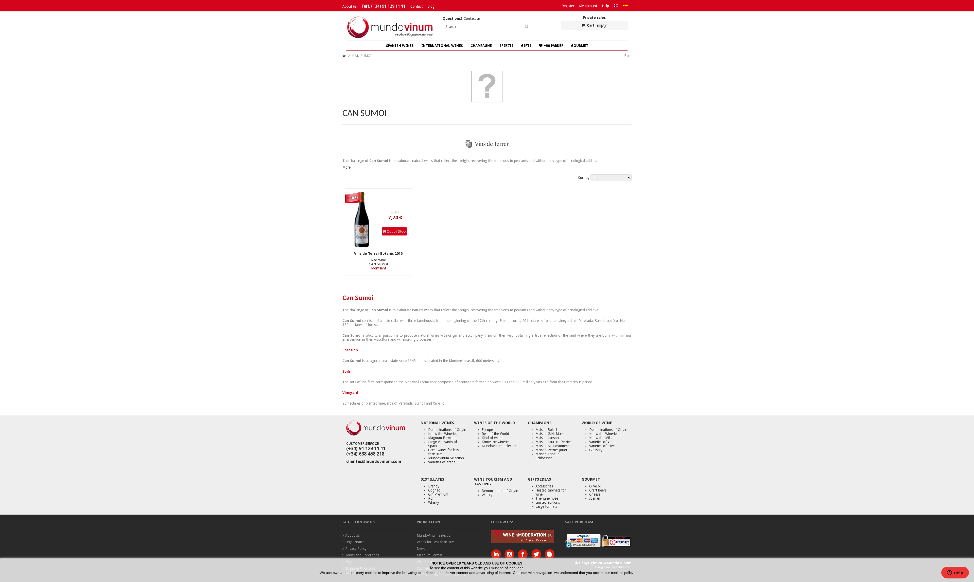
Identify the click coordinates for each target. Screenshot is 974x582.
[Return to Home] (344, 56)
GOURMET (579, 46)
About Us (352, 535)
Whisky (433, 502)
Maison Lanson (547, 438)
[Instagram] (510, 558)
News (421, 549)
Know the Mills (600, 438)
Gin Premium (438, 494)
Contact (416, 6)
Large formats (546, 506)
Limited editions (547, 502)
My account (588, 6)
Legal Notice (354, 542)
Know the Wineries (442, 434)
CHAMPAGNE (481, 46)
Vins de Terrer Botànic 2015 (378, 253)
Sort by (583, 178)
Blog (430, 6)
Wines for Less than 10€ (435, 542)
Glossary (595, 450)
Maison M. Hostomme (552, 446)
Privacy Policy (356, 549)
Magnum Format (429, 555)
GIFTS (526, 46)
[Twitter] (537, 558)
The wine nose (546, 498)
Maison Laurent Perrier (553, 442)
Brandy (433, 486)
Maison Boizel (546, 430)
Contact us (461, 18)
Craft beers (597, 490)
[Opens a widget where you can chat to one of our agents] (955, 573)
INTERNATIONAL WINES (442, 46)
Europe (487, 430)
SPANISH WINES (400, 46)
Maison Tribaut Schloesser (547, 456)
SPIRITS (506, 46)
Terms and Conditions (362, 555)
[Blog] (549, 558)
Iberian (594, 498)
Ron (431, 498)
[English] (616, 6)
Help (605, 6)
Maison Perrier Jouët (551, 450)
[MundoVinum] (390, 39)
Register (568, 6)
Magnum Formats (441, 438)
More (346, 167)
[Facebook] (524, 558)
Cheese (594, 494)
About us (349, 6)
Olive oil (595, 486)
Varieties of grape (441, 462)
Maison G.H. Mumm (550, 434)
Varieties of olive (602, 446)
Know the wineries (496, 442)
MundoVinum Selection (446, 458)
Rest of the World (495, 434)
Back (628, 56)
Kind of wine (491, 438)
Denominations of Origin (447, 430)
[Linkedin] (497, 558)
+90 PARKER (553, 46)
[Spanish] (625, 6)
